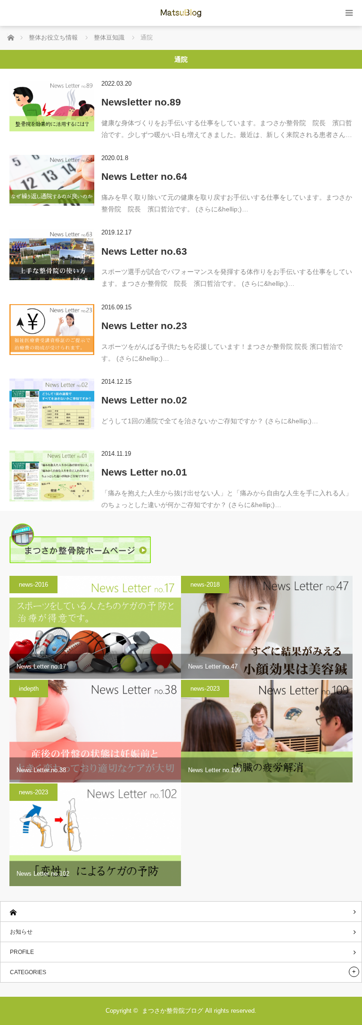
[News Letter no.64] (51, 180)
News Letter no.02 (144, 400)
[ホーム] (181, 912)
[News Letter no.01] (51, 476)
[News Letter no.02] (51, 404)
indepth (29, 688)
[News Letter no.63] (51, 254)
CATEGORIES (28, 972)
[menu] (349, 13)
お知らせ (21, 931)
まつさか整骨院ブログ (172, 1010)
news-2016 (33, 584)
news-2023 (205, 688)
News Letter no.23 (144, 325)
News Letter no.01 (144, 472)
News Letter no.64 (144, 176)
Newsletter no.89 (141, 102)
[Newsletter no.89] (51, 106)
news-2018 (205, 584)
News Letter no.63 (144, 251)
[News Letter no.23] (51, 329)
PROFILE (22, 952)
